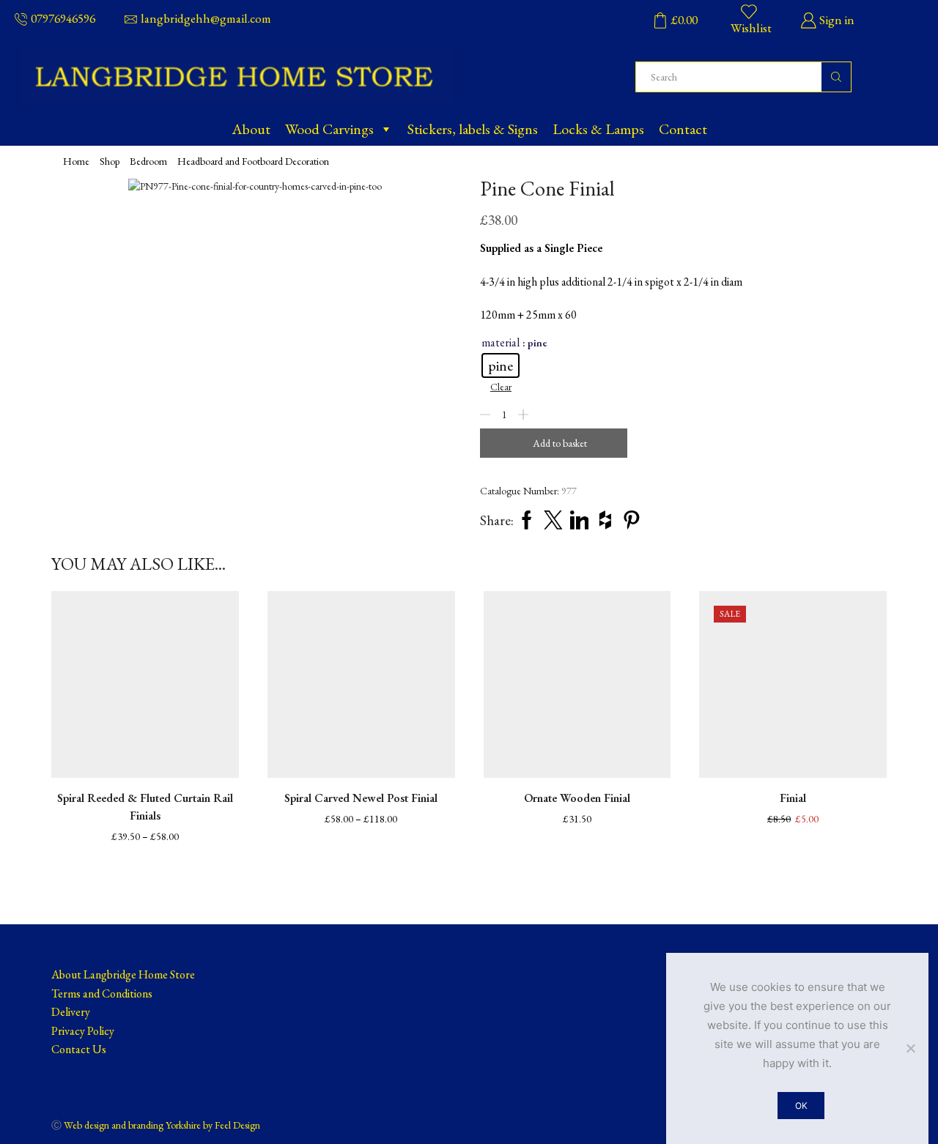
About (251, 128)
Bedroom (148, 161)
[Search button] (836, 77)
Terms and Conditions (101, 993)
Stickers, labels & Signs (472, 128)
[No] (910, 1048)
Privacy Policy (82, 1031)
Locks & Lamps (598, 128)
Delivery (70, 1011)
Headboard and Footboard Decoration (253, 161)
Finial (793, 798)
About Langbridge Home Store (123, 974)
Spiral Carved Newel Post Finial (360, 798)
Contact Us (78, 1049)
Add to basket (560, 443)
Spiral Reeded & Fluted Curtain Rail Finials (145, 806)
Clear (501, 386)
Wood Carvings (329, 128)
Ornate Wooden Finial (577, 798)
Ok (801, 1105)
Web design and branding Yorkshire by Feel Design (162, 1125)
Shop (109, 161)
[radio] (500, 365)
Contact (683, 128)
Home (76, 161)
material (500, 342)
